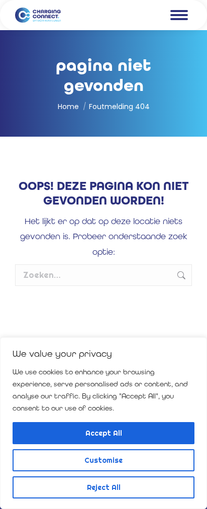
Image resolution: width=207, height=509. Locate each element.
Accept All (103, 433)
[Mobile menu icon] (179, 15)
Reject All (104, 487)
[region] (103, 423)
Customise (103, 460)
